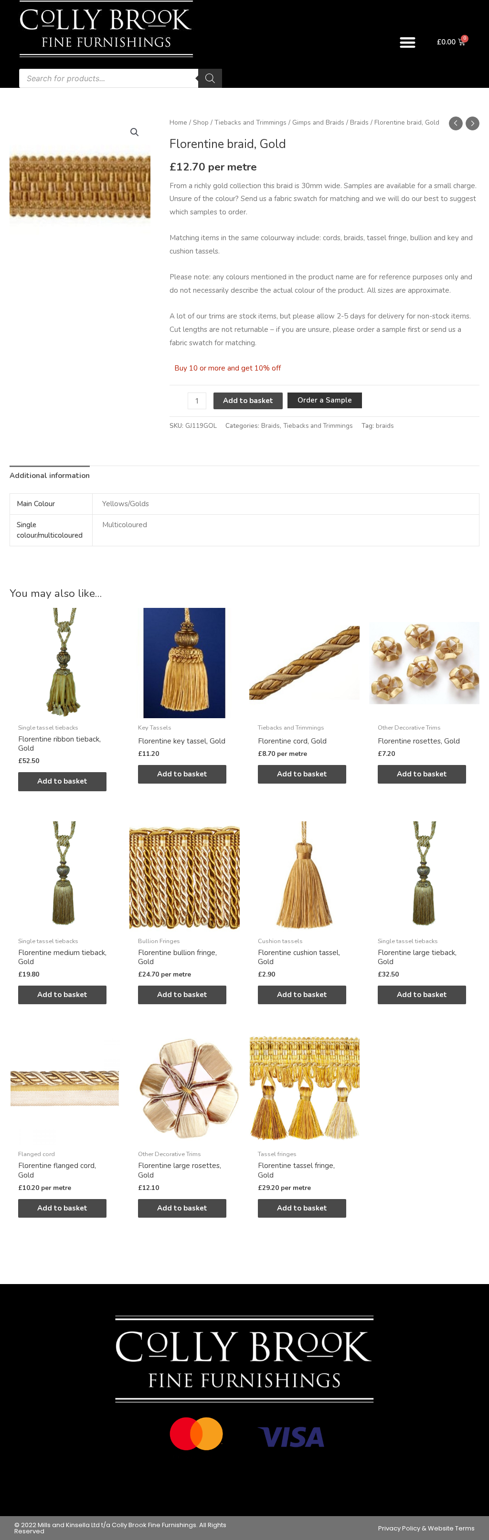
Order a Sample (325, 400)
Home (178, 122)
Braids (359, 122)
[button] (407, 42)
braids (385, 425)
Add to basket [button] (62, 781)
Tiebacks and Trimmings (250, 122)
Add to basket (248, 400)
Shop (201, 122)
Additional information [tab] (50, 475)
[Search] (210, 78)
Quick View (65, 710)
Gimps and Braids (318, 122)
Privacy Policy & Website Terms (426, 1528)
